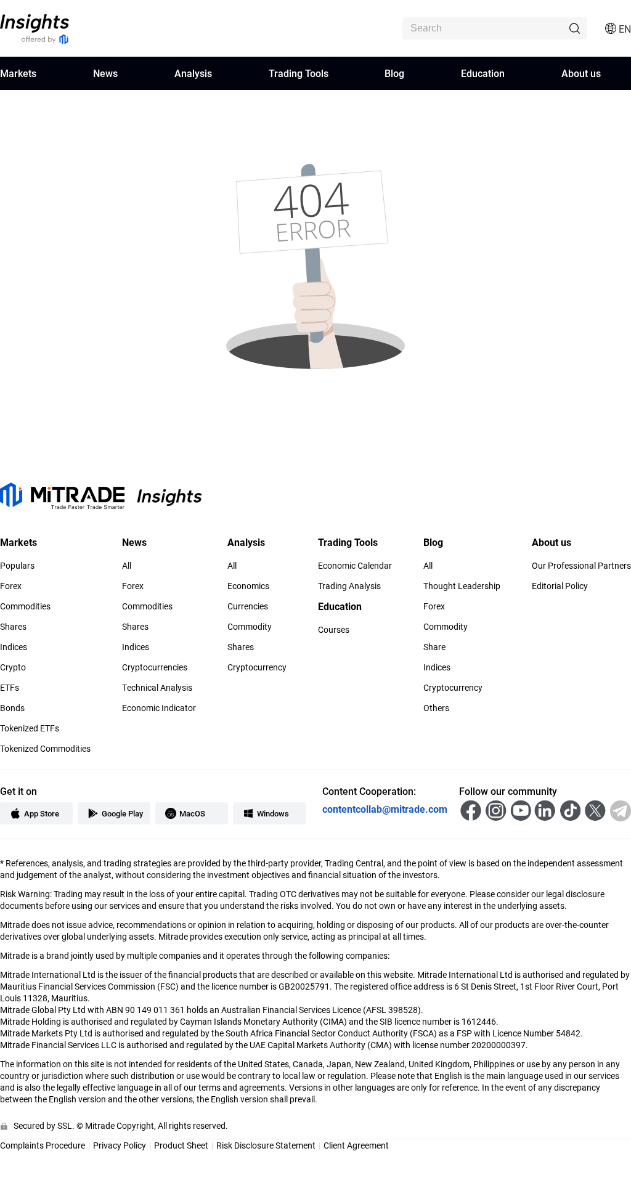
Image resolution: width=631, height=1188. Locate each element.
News (105, 73)
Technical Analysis (157, 687)
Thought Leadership (461, 586)
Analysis (193, 73)
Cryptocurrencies (154, 667)
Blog (394, 73)
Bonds (12, 708)
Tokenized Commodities (45, 748)
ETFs (9, 687)
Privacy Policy (119, 1145)
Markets (18, 73)
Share (434, 647)
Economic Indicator (159, 708)
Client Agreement (356, 1145)
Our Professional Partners (581, 565)
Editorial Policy (560, 586)
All (126, 565)
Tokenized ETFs (29, 728)
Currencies (247, 606)
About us (581, 73)
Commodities (25, 606)
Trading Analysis (349, 586)
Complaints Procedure (42, 1145)
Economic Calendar (355, 565)
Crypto (13, 667)
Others (436, 708)
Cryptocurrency (257, 667)
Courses (333, 629)
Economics (248, 586)
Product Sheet (181, 1145)
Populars (17, 565)
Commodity (249, 626)
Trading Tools (298, 73)
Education (483, 73)
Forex (11, 586)
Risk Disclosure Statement (266, 1145)
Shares (13, 626)
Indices (13, 647)
